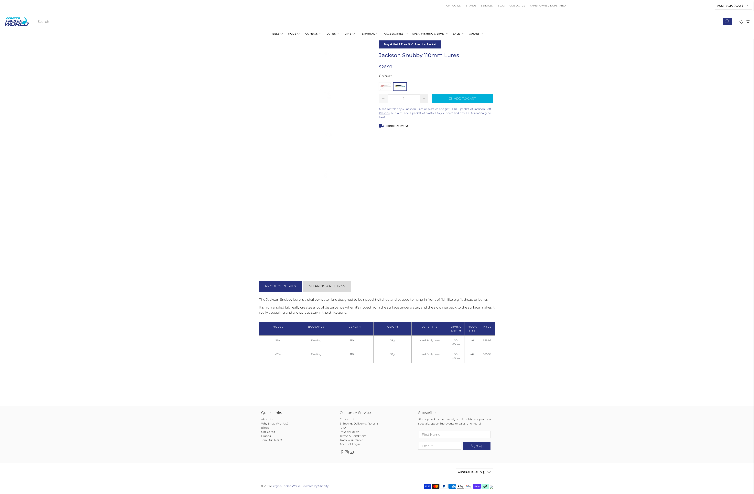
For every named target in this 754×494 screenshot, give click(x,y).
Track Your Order (351, 440)
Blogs (265, 427)
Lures (331, 33)
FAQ (343, 427)
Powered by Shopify (315, 486)
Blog (501, 5)
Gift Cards (453, 5)
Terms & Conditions (353, 436)
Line (348, 33)
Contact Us (517, 5)
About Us (267, 419)
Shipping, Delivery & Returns (359, 423)
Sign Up (477, 446)
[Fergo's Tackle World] (17, 21)
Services (487, 5)
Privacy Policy (349, 432)
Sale (456, 33)
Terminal (367, 33)
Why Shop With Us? (274, 423)
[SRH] (385, 86)
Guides (474, 33)
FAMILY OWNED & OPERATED (548, 5)
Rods (292, 33)
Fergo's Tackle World (285, 486)
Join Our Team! (271, 440)
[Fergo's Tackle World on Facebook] (342, 453)
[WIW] (399, 86)
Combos (311, 33)
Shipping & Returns (327, 286)
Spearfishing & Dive (428, 33)
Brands (471, 5)
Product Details (280, 286)
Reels (275, 33)
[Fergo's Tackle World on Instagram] (347, 453)
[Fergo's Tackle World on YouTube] (352, 453)
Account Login (350, 444)
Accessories (394, 33)
